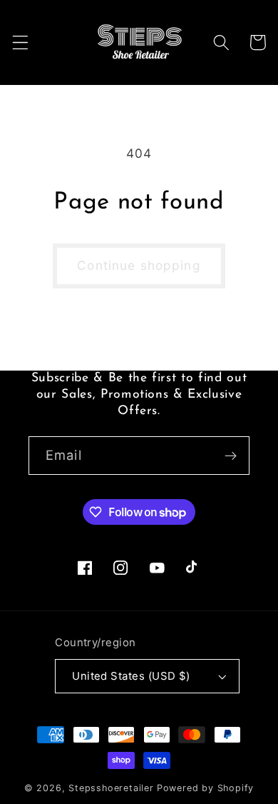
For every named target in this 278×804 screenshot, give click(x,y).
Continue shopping (139, 265)
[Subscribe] (230, 455)
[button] (20, 42)
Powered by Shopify (205, 788)
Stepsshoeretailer (111, 788)
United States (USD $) (131, 676)
